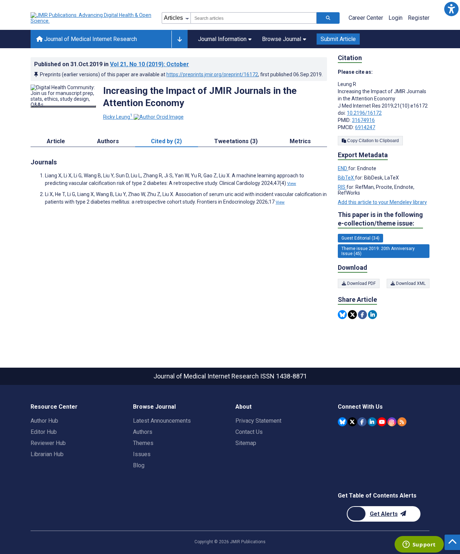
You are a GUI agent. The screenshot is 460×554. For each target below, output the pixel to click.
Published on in (111, 64)
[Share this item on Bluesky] (342, 314)
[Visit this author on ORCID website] (159, 117)
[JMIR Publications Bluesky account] (342, 421)
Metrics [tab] (300, 141)
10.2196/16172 (364, 113)
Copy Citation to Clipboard (372, 140)
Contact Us (249, 431)
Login (395, 17)
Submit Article (338, 39)
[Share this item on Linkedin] (372, 314)
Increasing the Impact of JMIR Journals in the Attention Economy (199, 96)
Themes (143, 443)
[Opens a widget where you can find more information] (419, 545)
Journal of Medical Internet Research (90, 39)
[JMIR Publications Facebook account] (362, 421)
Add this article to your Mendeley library (382, 202)
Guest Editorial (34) (360, 238)
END (343, 168)
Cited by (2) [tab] (166, 141)
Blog (138, 465)
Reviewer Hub (48, 443)
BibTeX (346, 178)
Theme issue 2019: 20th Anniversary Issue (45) (378, 251)
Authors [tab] (108, 141)
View (291, 183)
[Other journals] (179, 39)
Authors (142, 431)
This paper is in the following (380, 219)
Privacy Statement (258, 420)
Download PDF (361, 283)
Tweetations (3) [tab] (236, 141)
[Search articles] (328, 18)
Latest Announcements (162, 420)
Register (418, 17)
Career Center (366, 17)
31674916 (363, 120)
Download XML (410, 283)
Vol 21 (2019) (149, 64)
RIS (342, 187)
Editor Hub (44, 431)
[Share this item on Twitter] (352, 314)
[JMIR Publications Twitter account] (352, 421)
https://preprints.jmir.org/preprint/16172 (212, 74)
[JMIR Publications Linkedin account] (372, 421)
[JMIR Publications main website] (92, 18)
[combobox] (253, 18)
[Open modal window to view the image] (63, 106)
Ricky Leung (118, 117)
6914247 (365, 127)
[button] (451, 9)
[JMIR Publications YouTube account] (381, 421)
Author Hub (44, 420)
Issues (142, 454)
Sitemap (245, 443)
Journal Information (222, 39)
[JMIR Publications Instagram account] (391, 421)
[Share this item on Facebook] (362, 314)
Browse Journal (281, 39)
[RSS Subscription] (401, 421)
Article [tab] (56, 141)
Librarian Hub (47, 454)
